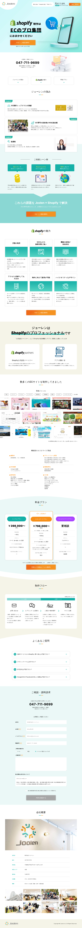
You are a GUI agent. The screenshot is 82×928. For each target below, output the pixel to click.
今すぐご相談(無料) (22, 42)
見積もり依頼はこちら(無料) (41, 567)
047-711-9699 (61, 3)
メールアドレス (20, 736)
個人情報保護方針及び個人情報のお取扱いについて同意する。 (42, 790)
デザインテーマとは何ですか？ (26, 662)
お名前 (18, 729)
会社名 (16, 722)
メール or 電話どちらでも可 (43, 751)
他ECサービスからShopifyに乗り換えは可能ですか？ (33, 654)
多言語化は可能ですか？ (24, 669)
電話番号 (18, 743)
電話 (28, 751)
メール (18, 751)
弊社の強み (35, 4)
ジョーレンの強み (18, 79)
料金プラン (49, 4)
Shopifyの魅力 (42, 4)
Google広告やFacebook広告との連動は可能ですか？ (33, 677)
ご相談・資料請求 (75, 4)
